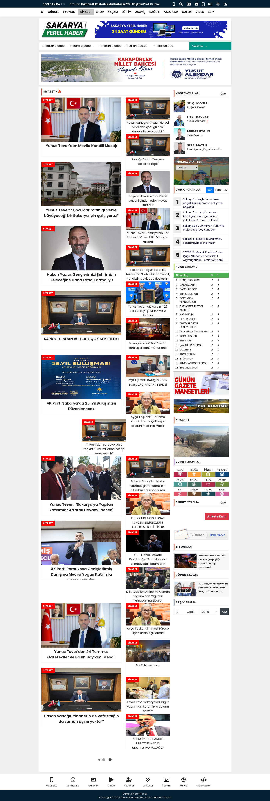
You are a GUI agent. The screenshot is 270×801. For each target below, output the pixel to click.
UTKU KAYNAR (198, 117)
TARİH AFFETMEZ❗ (197, 121)
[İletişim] (188, 4)
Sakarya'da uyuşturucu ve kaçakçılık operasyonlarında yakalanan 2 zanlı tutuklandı (197, 216)
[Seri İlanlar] (203, 4)
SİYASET (86, 12)
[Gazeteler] (210, 4)
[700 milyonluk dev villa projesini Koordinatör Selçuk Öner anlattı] (185, 589)
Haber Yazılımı (162, 797)
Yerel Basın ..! (195, 135)
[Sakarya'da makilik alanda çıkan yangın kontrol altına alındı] (201, 441)
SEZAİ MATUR (197, 145)
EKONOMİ (69, 12)
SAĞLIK (154, 12)
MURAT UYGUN (198, 131)
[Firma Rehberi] (196, 4)
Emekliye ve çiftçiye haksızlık (204, 149)
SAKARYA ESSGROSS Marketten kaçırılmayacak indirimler (198, 241)
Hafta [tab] (218, 190)
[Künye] (218, 4)
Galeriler (93, 785)
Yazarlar (129, 785)
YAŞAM (113, 12)
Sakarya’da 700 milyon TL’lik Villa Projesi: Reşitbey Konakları (200, 228)
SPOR (100, 12)
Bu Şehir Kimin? (196, 107)
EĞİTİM (126, 12)
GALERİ (187, 12)
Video (111, 785)
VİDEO (200, 12)
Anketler (148, 785)
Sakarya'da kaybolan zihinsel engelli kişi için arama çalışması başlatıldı (199, 203)
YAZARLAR (170, 12)
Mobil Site (51, 785)
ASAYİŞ (140, 12)
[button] (211, 12)
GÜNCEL (53, 12)
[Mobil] (174, 4)
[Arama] (180, 4)
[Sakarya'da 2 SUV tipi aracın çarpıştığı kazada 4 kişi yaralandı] (185, 561)
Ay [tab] (225, 190)
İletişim (166, 785)
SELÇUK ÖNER (197, 103)
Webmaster (203, 785)
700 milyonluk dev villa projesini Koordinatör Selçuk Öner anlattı (213, 587)
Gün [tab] (209, 190)
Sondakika (72, 785)
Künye (183, 785)
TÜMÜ (222, 93)
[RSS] (225, 4)
